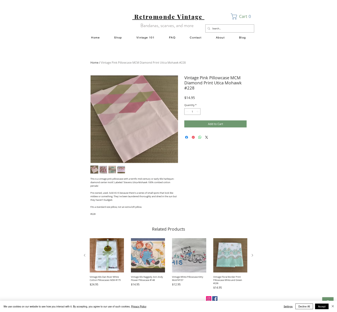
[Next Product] (252, 255)
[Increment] (198, 111)
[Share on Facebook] (186, 137)
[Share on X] (206, 137)
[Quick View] (107, 255)
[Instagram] (208, 298)
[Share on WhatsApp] (200, 137)
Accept (322, 306)
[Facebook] (214, 298)
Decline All (304, 306)
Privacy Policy (138, 306)
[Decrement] (187, 111)
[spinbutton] (192, 111)
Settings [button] (288, 306)
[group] (168, 264)
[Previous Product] (84, 255)
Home (94, 63)
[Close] (333, 306)
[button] (242, 16)
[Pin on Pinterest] (193, 137)
